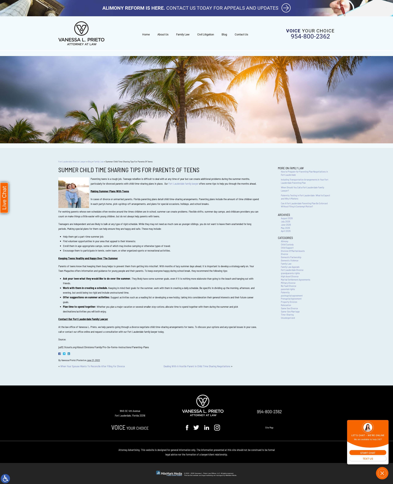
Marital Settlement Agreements (295, 279)
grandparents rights (290, 273)
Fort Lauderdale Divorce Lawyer (72, 161)
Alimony (284, 241)
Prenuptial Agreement (291, 298)
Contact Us (241, 34)
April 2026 (286, 230)
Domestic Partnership (291, 257)
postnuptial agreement (292, 295)
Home (146, 34)
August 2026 (287, 218)
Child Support (287, 247)
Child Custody (287, 244)
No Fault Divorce (288, 285)
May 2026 (285, 227)
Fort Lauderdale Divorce (292, 269)
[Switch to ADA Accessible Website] (5, 478)
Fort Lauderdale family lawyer (183, 183)
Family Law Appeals (290, 266)
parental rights (288, 289)
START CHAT (367, 452)
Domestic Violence (289, 260)
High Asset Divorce (290, 276)
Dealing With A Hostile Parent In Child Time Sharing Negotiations (196, 366)
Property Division (289, 301)
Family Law (183, 34)
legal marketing (207, 475)
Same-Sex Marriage (290, 311)
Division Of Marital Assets (293, 250)
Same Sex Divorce (289, 308)
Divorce (284, 253)
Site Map (269, 427)
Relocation (286, 305)
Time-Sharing (287, 314)
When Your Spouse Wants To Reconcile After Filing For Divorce (92, 366)
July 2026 (285, 221)
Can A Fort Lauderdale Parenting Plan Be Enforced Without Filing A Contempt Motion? (304, 205)
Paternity (285, 292)
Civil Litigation (205, 34)
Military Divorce (288, 282)
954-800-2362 (310, 36)
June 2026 (286, 224)
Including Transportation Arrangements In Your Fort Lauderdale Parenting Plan (304, 181)
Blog (224, 34)
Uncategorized (288, 317)
